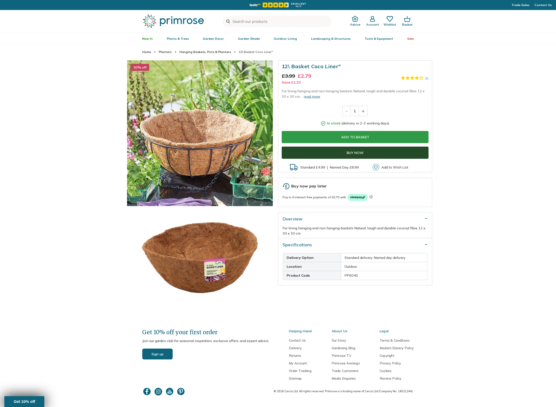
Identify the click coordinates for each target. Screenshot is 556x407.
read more (312, 96)
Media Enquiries (344, 378)
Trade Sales (520, 5)
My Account (298, 363)
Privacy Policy (390, 363)
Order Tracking (300, 371)
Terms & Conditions (395, 340)
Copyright (387, 356)
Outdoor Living (285, 39)
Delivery (295, 348)
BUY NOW (355, 153)
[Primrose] (174, 21)
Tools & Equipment (379, 39)
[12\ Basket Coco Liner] (200, 133)
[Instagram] (159, 391)
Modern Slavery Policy (397, 348)
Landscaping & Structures (331, 39)
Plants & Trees (178, 39)
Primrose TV (341, 356)
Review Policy (390, 378)
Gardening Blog (344, 348)
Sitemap (295, 378)
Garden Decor (213, 39)
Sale (410, 39)
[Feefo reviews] (278, 5)
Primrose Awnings (346, 363)
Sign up (157, 354)
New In (147, 39)
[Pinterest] (181, 391)
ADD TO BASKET (355, 137)
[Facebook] (147, 391)
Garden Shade (249, 39)
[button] (24, 401)
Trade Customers (345, 371)
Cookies (386, 371)
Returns (295, 356)
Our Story (339, 340)
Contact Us (543, 5)
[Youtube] (170, 391)
